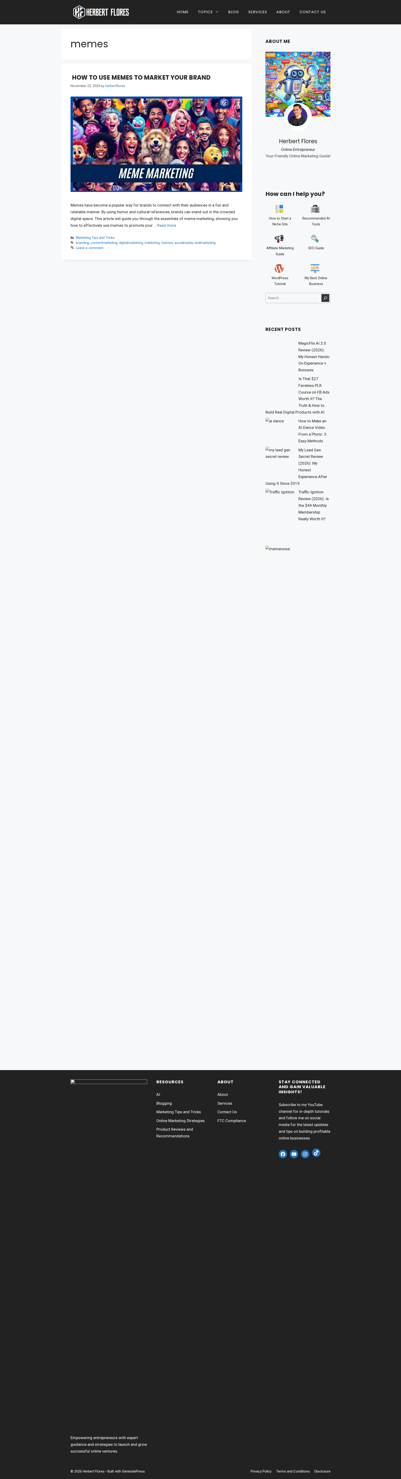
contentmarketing (104, 243)
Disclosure (322, 1471)
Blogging (164, 1103)
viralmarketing (205, 243)
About (283, 12)
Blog (233, 12)
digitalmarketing (131, 243)
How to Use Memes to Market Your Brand (140, 77)
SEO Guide (316, 248)
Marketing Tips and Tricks (95, 238)
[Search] (325, 298)
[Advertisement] (297, 986)
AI (158, 1094)
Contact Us (313, 12)
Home (183, 12)
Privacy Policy (261, 1471)
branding (82, 243)
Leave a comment (89, 248)
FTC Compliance (231, 1120)
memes (167, 243)
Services (257, 12)
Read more (166, 225)
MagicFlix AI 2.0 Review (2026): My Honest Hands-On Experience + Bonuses (314, 356)
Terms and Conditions (293, 1471)
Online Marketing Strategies (180, 1120)
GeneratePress (133, 1471)
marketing (152, 243)
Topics (205, 12)
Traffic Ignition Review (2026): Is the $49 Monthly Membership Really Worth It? (313, 505)
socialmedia (184, 243)
